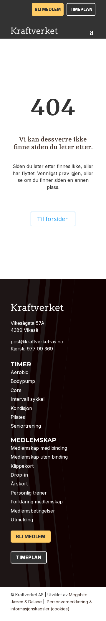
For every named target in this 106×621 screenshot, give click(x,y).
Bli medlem (48, 9)
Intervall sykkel (27, 399)
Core (16, 390)
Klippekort (22, 466)
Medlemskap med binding (39, 448)
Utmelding (22, 520)
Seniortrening (26, 426)
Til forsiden (53, 219)
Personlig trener (29, 493)
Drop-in (19, 475)
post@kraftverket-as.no (37, 342)
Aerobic (19, 372)
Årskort (19, 484)
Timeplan (80, 9)
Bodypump (23, 381)
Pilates (18, 417)
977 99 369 (40, 349)
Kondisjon (21, 408)
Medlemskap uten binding (39, 457)
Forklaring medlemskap (37, 502)
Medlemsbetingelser (33, 511)
